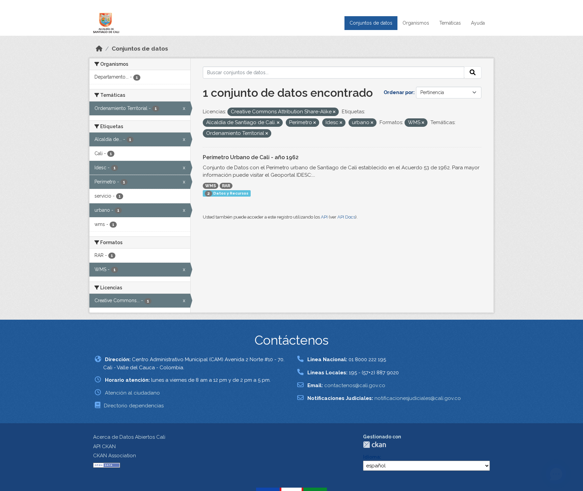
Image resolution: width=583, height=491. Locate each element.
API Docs (346, 217)
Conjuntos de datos (371, 23)
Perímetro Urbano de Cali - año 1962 (251, 157)
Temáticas (450, 23)
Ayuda (478, 23)
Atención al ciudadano (132, 393)
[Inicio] (99, 48)
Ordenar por (398, 92)
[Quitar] (334, 112)
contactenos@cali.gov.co (354, 385)
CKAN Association (114, 456)
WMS (210, 185)
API (324, 217)
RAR (226, 185)
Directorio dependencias (134, 406)
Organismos (415, 23)
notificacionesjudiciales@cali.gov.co (417, 398)
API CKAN (104, 446)
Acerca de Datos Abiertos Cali (129, 437)
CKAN (374, 444)
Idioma (371, 457)
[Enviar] (472, 72)
